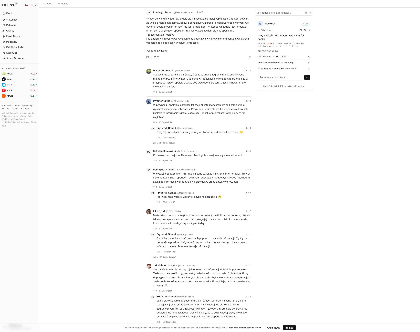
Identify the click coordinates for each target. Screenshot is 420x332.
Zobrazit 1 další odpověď (164, 143)
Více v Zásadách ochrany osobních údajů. (242, 327)
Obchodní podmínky (23, 105)
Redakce (25, 108)
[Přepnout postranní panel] (39, 166)
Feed (49, 3)
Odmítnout (273, 327)
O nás (15, 108)
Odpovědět (167, 92)
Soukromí (6, 105)
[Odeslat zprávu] (307, 77)
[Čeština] (26, 5)
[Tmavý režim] (34, 5)
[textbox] (280, 77)
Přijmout (289, 327)
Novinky (6, 108)
